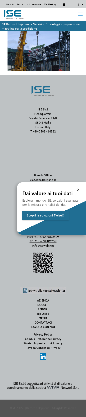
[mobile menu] (80, 14)
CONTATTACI (43, 322)
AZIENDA (43, 300)
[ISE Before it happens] (14, 14)
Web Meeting (50, 4)
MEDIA (43, 318)
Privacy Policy (43, 334)
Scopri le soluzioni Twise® (45, 215)
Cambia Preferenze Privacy (43, 339)
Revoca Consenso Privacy (43, 348)
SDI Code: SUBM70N (43, 241)
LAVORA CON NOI (43, 327)
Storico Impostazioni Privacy (43, 343)
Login (60, 4)
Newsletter (37, 4)
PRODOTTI (43, 305)
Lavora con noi (23, 4)
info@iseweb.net (43, 246)
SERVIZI (43, 309)
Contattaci (10, 4)
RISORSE (43, 314)
